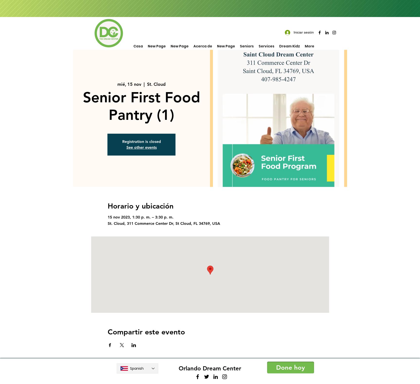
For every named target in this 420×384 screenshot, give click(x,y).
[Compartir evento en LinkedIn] (133, 345)
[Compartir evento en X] (122, 345)
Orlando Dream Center (210, 368)
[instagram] (334, 32)
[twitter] (206, 377)
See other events (141, 147)
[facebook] (319, 32)
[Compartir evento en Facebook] (110, 345)
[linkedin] (326, 32)
